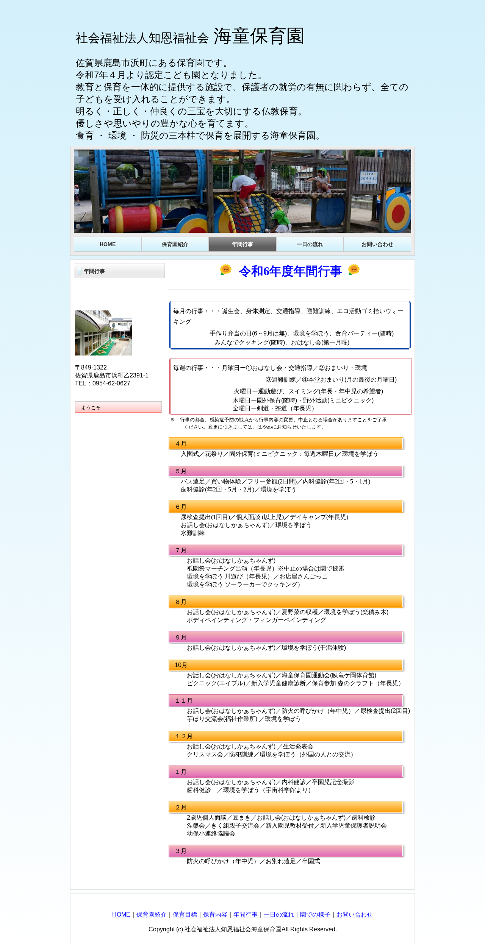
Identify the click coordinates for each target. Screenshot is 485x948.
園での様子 (315, 914)
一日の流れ (279, 914)
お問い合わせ (354, 914)
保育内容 (215, 914)
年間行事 (245, 914)
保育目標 (185, 914)
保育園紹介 (151, 914)
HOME (121, 914)
